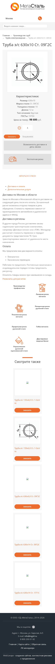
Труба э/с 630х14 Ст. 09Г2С (26, 544)
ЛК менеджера (27, 648)
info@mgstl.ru (31, 636)
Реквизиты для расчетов (14, 278)
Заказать (12, 136)
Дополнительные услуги (19, 189)
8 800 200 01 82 (27, 639)
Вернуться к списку (27, 176)
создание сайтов (23, 655)
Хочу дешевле (28, 136)
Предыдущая (5, 176)
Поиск (45, 18)
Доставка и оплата (16, 186)
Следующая (50, 176)
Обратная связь (38, 644)
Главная (12, 644)
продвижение (28, 658)
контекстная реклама (42, 655)
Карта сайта (24, 644)
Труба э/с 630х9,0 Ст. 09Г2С (27, 496)
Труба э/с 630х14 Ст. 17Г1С (26, 592)
